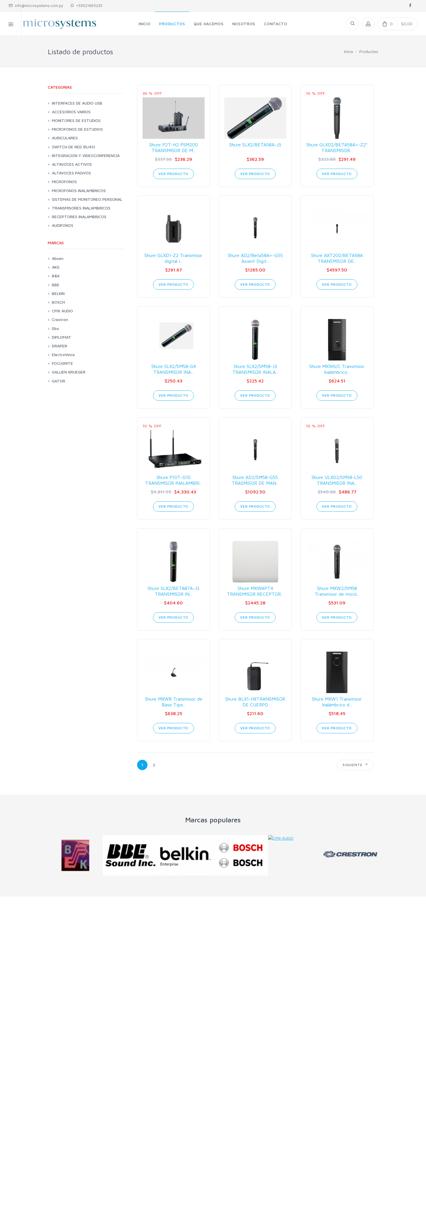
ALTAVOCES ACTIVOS (72, 164)
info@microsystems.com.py (39, 5)
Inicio (348, 51)
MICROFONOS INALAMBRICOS (79, 190)
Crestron (60, 319)
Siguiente (354, 765)
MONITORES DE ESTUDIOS (76, 120)
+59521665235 (88, 5)
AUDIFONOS (62, 225)
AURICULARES (65, 137)
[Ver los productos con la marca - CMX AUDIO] (295, 838)
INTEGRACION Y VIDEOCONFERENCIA (86, 155)
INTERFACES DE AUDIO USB (77, 103)
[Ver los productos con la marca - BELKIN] (185, 855)
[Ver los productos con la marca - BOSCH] (240, 855)
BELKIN (58, 293)
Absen (57, 258)
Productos (368, 51)
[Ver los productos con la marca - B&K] (75, 855)
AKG (55, 267)
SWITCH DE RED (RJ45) (73, 146)
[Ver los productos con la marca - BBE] (130, 855)
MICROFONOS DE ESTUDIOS (77, 129)
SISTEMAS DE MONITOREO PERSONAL (87, 199)
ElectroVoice (63, 354)
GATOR (58, 380)
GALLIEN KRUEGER (68, 371)
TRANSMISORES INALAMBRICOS (81, 207)
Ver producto (173, 174)
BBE (55, 284)
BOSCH (58, 302)
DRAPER (59, 345)
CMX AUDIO (62, 310)
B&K (56, 275)
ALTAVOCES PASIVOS (71, 172)
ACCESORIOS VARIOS (71, 111)
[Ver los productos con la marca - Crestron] (350, 855)
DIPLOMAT (61, 337)
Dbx (55, 328)
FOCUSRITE (62, 363)
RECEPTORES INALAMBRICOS (79, 216)
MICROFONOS (64, 181)
